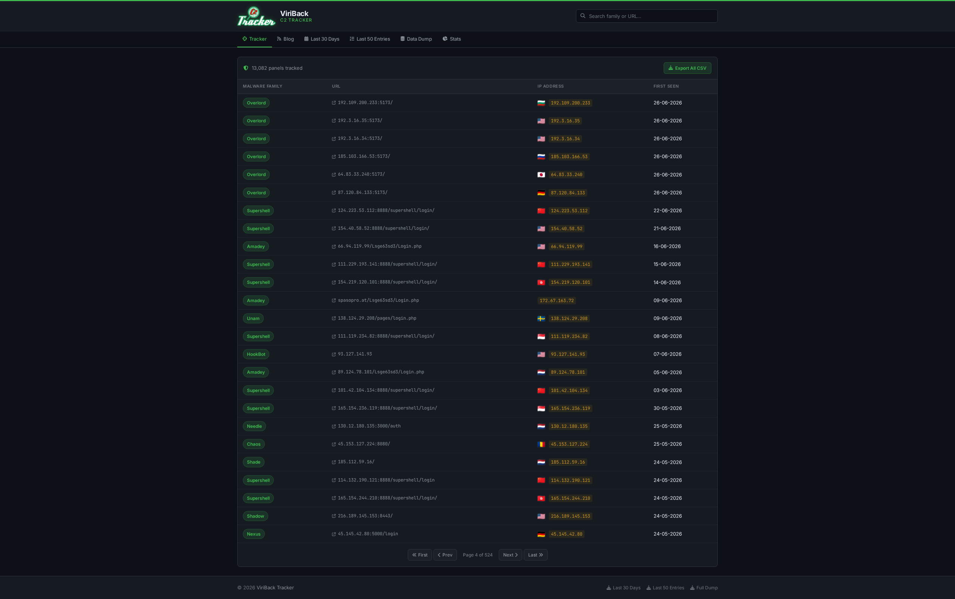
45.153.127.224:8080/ (364, 444)
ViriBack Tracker (275, 587)
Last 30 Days (325, 39)
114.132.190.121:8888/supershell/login (386, 480)
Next (508, 555)
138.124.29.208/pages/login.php (377, 318)
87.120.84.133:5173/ (363, 192)
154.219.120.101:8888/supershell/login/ (387, 282)
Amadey (256, 246)
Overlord (256, 103)
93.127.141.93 (355, 354)
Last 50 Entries (373, 39)
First (423, 555)
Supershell (258, 210)
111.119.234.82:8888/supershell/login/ (386, 336)
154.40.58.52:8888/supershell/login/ (383, 228)
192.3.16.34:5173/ (360, 138)
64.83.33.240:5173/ (361, 174)
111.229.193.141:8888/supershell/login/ (387, 264)
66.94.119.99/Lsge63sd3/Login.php (380, 246)
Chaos (254, 444)
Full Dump (707, 587)
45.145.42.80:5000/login (368, 534)
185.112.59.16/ (356, 462)
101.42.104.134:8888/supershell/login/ (386, 390)
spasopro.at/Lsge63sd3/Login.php (378, 300)
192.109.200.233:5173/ (365, 103)
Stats (455, 39)
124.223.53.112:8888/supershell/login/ (386, 210)
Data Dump (419, 39)
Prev (447, 555)
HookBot (256, 354)
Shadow (255, 516)
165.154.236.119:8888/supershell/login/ (387, 408)
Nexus (254, 534)
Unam (253, 318)
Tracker (258, 39)
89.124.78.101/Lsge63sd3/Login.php (381, 372)
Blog (289, 39)
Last (532, 555)
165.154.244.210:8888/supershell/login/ (387, 498)
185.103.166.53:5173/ (364, 156)
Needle (254, 426)
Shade (253, 462)
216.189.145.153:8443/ (365, 516)
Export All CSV (691, 68)
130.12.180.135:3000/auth (369, 426)
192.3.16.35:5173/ (360, 120)
